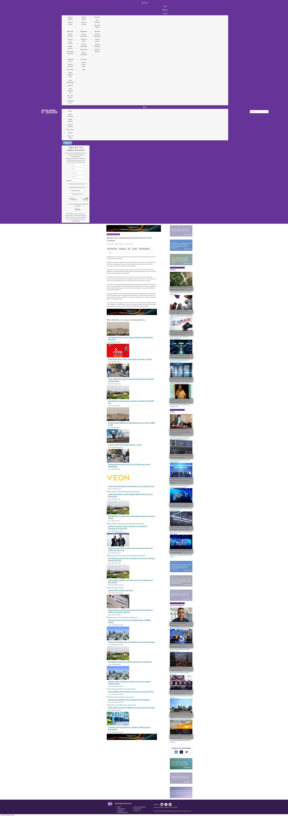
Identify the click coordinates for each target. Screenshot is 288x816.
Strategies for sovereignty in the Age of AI (179, 383)
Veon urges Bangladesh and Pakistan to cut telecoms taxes (131, 486)
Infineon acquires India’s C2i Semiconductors (180, 628)
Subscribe (77, 209)
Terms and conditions (80, 204)
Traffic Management (144, 248)
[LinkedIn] (176, 752)
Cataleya (135, 248)
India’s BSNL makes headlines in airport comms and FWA (131, 692)
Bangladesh (122, 248)
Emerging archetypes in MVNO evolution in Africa (181, 315)
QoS (129, 248)
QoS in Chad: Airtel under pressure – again (125, 445)
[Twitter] (181, 752)
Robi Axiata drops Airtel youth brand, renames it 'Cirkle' (130, 359)
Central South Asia (112, 248)
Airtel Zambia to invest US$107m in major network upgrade (131, 708)
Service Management (113, 234)
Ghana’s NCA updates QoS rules (120, 590)
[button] (70, 6)
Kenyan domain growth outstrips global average (180, 719)
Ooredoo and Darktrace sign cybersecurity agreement (129, 700)
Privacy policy (77, 206)
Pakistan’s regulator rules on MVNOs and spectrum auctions (131, 642)
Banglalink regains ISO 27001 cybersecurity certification (130, 662)
